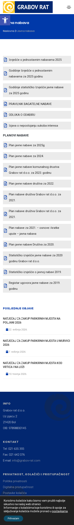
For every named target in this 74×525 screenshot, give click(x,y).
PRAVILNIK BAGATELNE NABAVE (30, 104)
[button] (5, 20)
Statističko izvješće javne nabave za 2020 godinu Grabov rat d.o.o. (36, 258)
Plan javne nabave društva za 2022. (31, 183)
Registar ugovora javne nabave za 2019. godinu (34, 286)
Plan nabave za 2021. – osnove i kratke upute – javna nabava (34, 230)
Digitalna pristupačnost (18, 487)
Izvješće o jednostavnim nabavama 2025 (35, 60)
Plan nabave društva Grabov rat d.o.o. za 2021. (35, 197)
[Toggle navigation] (69, 7)
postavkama (60, 511)
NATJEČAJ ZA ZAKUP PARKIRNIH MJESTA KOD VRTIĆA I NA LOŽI (32, 365)
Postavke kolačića (15, 493)
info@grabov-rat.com (26, 460)
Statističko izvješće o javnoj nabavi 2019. (35, 272)
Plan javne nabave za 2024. (26, 156)
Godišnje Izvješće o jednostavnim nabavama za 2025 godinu (30, 73)
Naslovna (8, 31)
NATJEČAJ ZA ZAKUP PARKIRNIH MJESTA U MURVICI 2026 (36, 342)
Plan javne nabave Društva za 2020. (31, 244)
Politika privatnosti (15, 481)
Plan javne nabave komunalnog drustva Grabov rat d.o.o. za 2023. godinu (34, 170)
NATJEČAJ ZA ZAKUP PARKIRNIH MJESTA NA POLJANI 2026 (31, 320)
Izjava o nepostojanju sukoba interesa (33, 125)
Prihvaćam (13, 518)
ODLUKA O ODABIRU (22, 115)
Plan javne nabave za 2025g (27, 145)
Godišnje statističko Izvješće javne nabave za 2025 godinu (36, 90)
